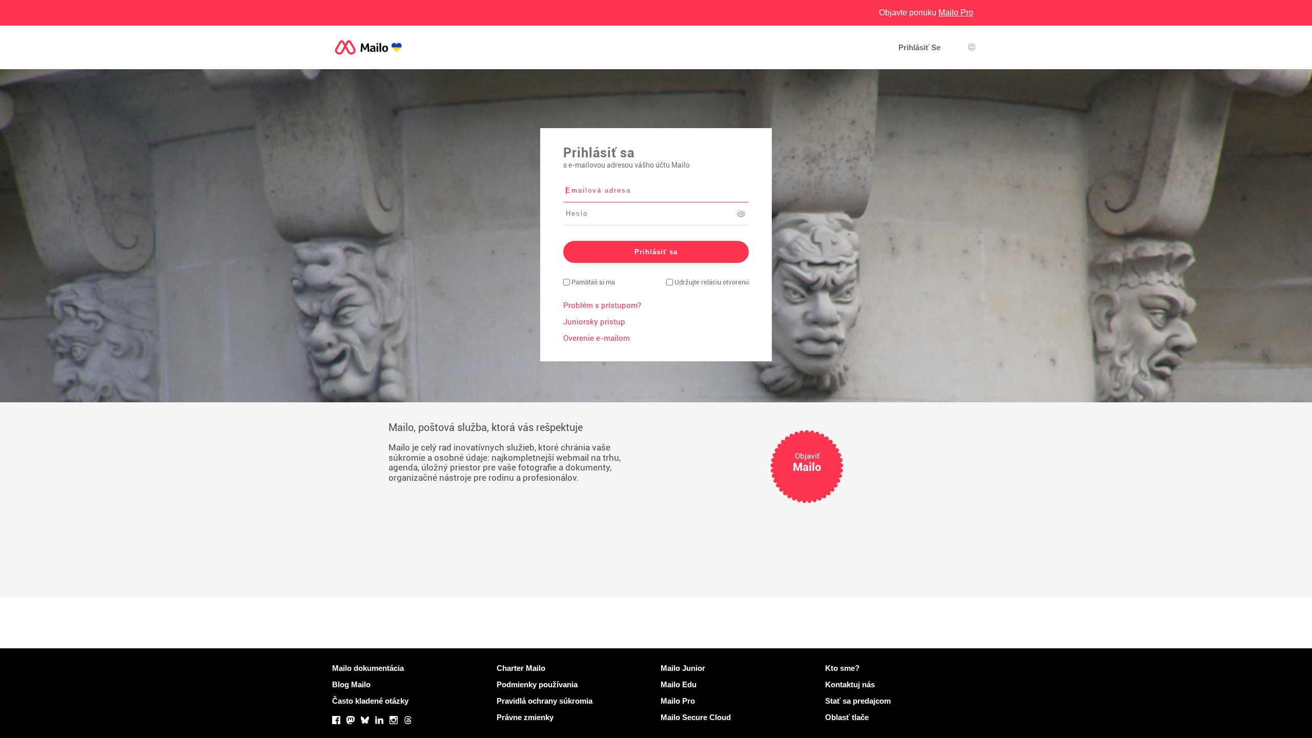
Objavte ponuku (926, 12)
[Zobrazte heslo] (741, 213)
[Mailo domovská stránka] (368, 47)
